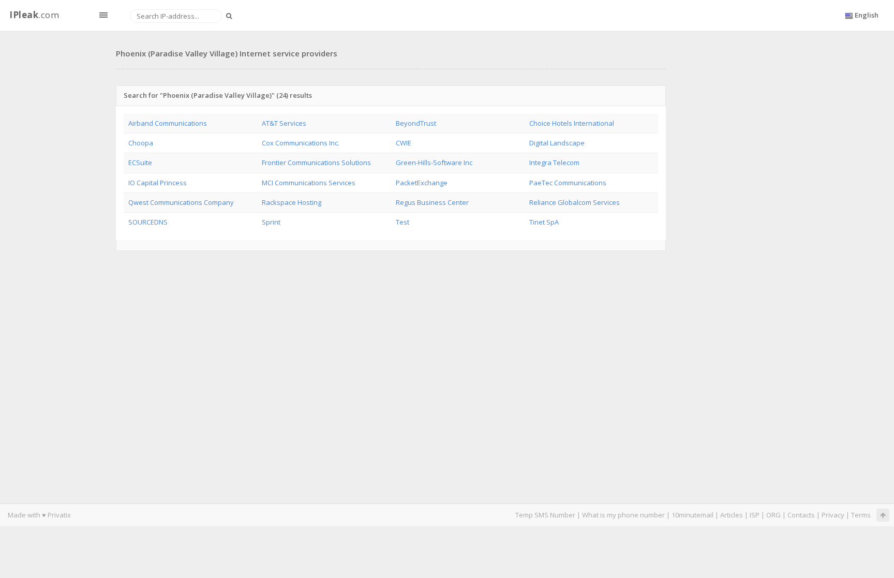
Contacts (801, 515)
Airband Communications (167, 123)
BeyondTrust (416, 123)
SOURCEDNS (148, 222)
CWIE (403, 142)
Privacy (833, 515)
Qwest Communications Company (181, 202)
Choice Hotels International (571, 123)
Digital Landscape (557, 142)
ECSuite (140, 162)
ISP (754, 515)
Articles (731, 515)
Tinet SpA (544, 222)
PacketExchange (422, 182)
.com (34, 15)
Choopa (140, 142)
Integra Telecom (554, 162)
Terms (861, 515)
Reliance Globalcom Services (574, 202)
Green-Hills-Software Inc (434, 162)
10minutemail (692, 515)
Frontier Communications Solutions (316, 162)
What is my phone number (623, 515)
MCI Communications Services (308, 182)
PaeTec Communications (567, 182)
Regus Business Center (432, 202)
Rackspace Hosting (291, 202)
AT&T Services (284, 123)
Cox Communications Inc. (300, 142)
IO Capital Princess (157, 182)
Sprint (271, 222)
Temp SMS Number (545, 515)
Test (402, 222)
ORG (773, 515)
